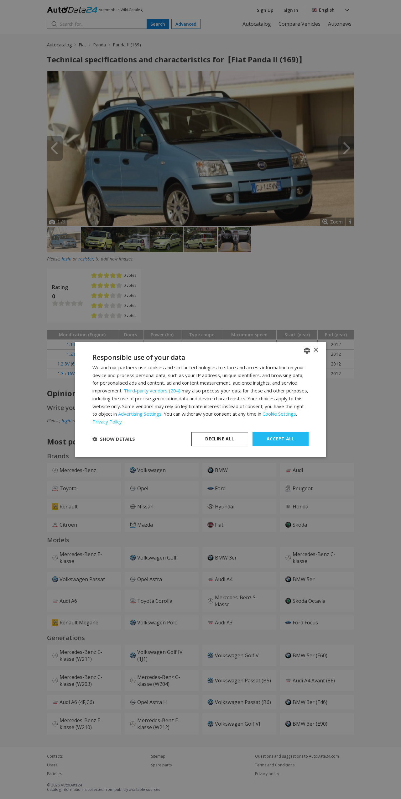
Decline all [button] (219, 439)
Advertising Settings (140, 414)
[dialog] (200, 399)
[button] (113, 439)
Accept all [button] (280, 439)
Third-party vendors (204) (152, 391)
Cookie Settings (279, 414)
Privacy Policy (107, 422)
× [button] (315, 350)
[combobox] (307, 350)
